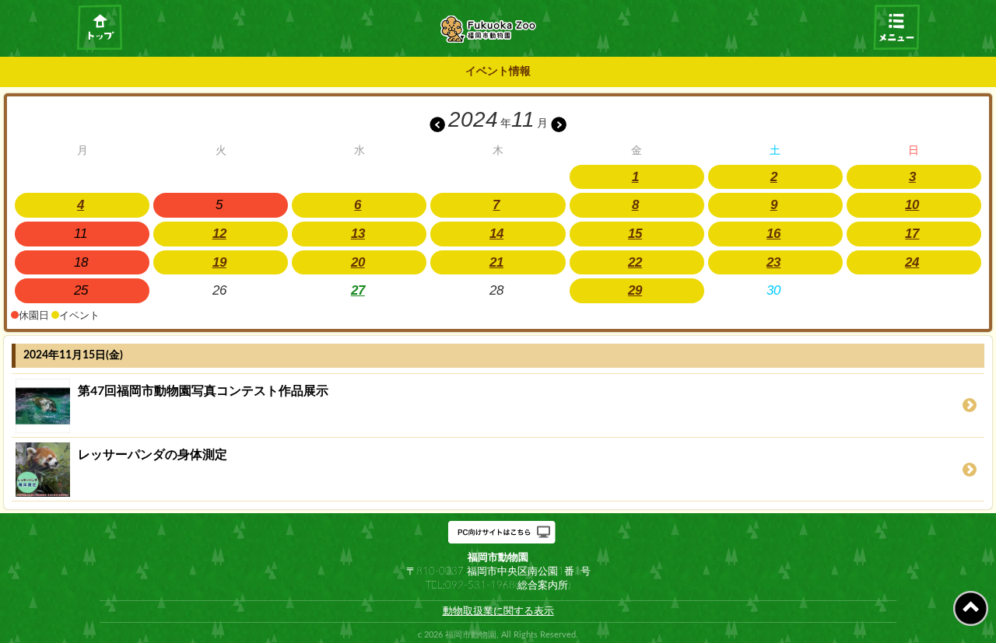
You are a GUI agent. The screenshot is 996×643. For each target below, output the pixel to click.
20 (358, 262)
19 (219, 262)
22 (635, 262)
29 (635, 290)
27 (358, 290)
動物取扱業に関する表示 (498, 611)
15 (635, 233)
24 (912, 262)
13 (358, 233)
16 (773, 233)
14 (496, 233)
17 (912, 233)
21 (496, 262)
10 (912, 204)
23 (773, 262)
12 (219, 233)
